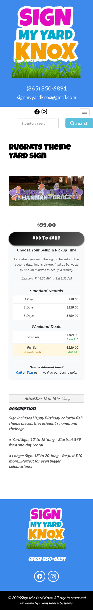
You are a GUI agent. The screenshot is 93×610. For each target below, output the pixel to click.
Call (19, 372)
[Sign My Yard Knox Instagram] (44, 113)
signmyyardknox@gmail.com (46, 97)
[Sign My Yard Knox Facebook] (37, 113)
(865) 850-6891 (46, 88)
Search (81, 123)
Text (30, 372)
